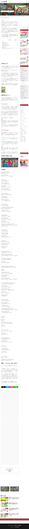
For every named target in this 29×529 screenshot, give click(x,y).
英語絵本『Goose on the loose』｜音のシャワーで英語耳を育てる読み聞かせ (14, 498)
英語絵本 (5, 16)
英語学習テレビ (23, 86)
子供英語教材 (23, 80)
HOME (2, 16)
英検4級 (25, 139)
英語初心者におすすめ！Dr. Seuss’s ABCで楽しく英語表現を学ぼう (13, 503)
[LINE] (16, 387)
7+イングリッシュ (23, 107)
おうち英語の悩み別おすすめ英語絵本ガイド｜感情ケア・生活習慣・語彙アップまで (24, 63)
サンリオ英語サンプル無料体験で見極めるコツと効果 (24, 37)
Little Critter (3, 11)
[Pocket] (12, 387)
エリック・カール (23, 113)
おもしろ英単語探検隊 (24, 70)
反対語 (21, 128)
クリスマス (22, 115)
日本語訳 (4, 46)
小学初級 (25, 131)
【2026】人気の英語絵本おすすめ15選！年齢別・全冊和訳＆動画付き (24, 54)
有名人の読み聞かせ (23, 136)
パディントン (22, 120)
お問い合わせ (15, 525)
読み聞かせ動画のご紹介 (6, 45)
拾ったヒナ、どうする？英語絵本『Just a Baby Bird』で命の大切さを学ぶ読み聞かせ (15, 16)
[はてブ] (8, 387)
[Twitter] (3, 387)
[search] (27, 27)
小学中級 (22, 131)
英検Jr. (25, 141)
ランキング (26, 126)
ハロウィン (22, 118)
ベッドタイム (22, 126)
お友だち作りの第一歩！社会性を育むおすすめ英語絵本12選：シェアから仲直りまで (13, 509)
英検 (21, 72)
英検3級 (22, 139)
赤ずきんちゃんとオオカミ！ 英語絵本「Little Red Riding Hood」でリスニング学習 (14, 514)
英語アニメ (23, 101)
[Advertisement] (9, 55)
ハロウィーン (26, 118)
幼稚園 (21, 134)
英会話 (22, 76)
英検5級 (22, 141)
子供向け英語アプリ (23, 78)
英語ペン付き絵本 (24, 84)
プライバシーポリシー (10, 525)
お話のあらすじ (5, 42)
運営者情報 (19, 525)
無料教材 (23, 82)
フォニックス (23, 74)
